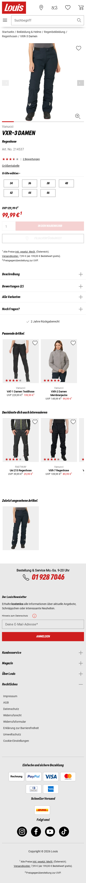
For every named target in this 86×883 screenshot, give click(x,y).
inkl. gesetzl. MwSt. (25, 251)
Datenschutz (11, 709)
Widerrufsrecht (12, 715)
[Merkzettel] (68, 8)
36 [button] (29, 183)
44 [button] (29, 193)
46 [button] (48, 193)
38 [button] (48, 183)
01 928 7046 (48, 577)
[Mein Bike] (54, 8)
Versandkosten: (10, 256)
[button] (79, 20)
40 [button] (66, 183)
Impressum (10, 696)
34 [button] (11, 183)
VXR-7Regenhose (59, 470)
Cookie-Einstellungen (16, 740)
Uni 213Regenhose (21, 470)
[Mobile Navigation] (5, 20)
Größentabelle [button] (10, 165)
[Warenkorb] (81, 8)
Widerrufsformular (14, 721)
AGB (6, 702)
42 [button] (11, 193)
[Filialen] (41, 8)
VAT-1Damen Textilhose (20, 391)
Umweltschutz (12, 734)
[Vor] (80, 83)
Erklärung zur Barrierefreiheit (21, 728)
